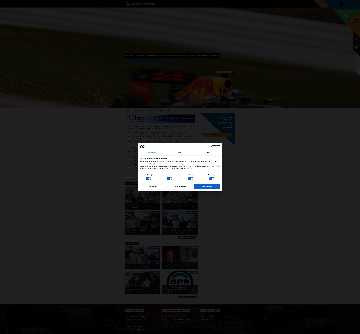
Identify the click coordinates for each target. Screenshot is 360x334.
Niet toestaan (153, 186)
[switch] (169, 178)
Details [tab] (180, 152)
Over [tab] (208, 152)
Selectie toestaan (180, 186)
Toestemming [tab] (151, 152)
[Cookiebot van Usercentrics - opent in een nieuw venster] (212, 146)
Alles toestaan (207, 186)
